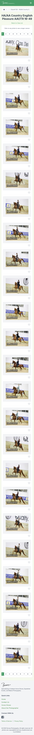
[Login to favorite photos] (29, 60)
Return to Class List (17, 23)
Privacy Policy (18, 721)
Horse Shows (6, 705)
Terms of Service (6, 721)
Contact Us (5, 702)
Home (3, 699)
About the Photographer (9, 708)
